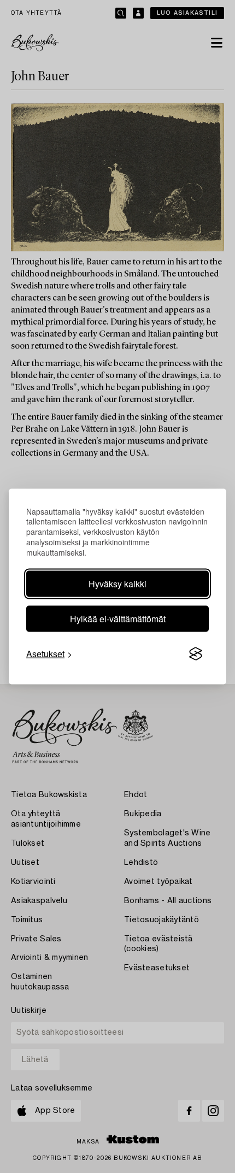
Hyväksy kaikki (117, 583)
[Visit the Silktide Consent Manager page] (196, 654)
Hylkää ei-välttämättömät (118, 618)
